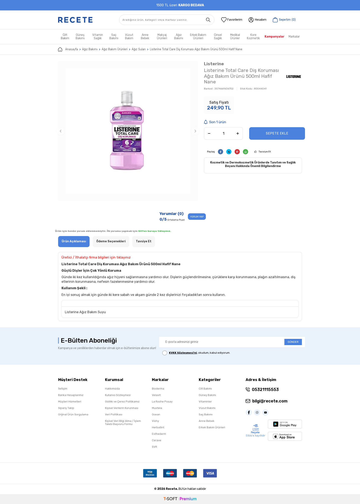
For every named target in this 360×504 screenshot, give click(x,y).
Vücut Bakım (129, 36)
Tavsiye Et (265, 151)
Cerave (156, 440)
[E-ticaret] (180, 499)
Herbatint (158, 427)
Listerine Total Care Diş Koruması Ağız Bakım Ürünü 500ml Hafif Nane (196, 49)
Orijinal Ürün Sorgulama (73, 414)
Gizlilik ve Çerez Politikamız (122, 401)
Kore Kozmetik (253, 36)
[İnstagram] (258, 412)
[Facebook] (250, 412)
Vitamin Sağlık (97, 36)
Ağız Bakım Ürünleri (115, 49)
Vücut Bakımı (207, 408)
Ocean (156, 414)
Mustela (157, 408)
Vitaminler (205, 401)
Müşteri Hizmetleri (69, 401)
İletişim (62, 388)
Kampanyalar (274, 36)
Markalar (294, 36)
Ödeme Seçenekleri (111, 241)
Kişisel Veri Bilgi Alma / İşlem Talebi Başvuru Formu (123, 422)
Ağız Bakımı (178, 36)
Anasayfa (71, 49)
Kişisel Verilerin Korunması (121, 408)
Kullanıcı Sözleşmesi (118, 395)
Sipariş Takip (66, 408)
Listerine (214, 63)
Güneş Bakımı (80, 36)
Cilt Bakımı (205, 388)
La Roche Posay (162, 401)
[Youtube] (266, 412)
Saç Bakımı (113, 36)
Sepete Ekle (277, 133)
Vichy (155, 420)
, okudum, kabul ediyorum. (199, 352)
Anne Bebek (145, 36)
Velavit (156, 395)
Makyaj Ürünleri (162, 36)
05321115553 (265, 389)
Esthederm (159, 433)
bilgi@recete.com (270, 400)
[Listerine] (294, 76)
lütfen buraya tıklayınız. (154, 231)
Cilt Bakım (65, 36)
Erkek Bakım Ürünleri (198, 36)
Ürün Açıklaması (74, 241)
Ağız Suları (139, 49)
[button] (61, 131)
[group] (128, 131)
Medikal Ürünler (235, 36)
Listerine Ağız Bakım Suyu (85, 312)
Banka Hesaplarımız (71, 395)
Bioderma (158, 388)
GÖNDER (293, 341)
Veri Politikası (113, 414)
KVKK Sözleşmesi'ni (183, 352)
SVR (154, 446)
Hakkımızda (112, 388)
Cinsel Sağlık (218, 36)
